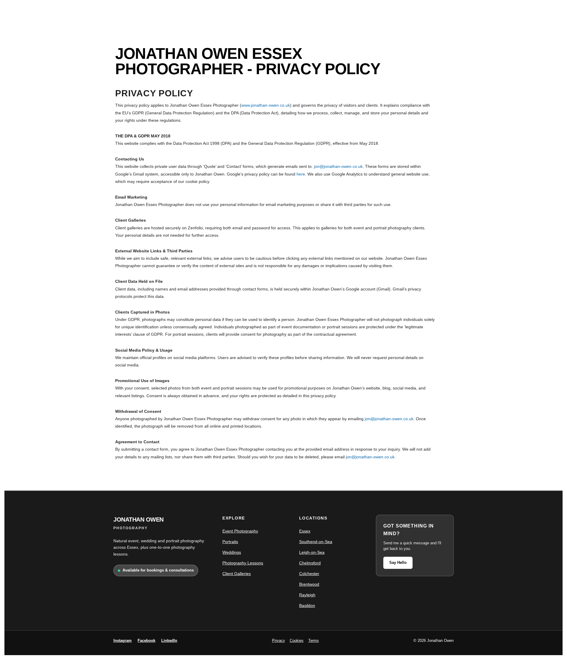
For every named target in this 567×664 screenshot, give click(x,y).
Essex (304, 531)
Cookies (297, 640)
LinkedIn (169, 640)
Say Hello (398, 562)
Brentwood (309, 584)
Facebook (146, 640)
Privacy (278, 640)
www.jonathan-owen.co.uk (265, 105)
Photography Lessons (242, 563)
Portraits (230, 541)
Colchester (309, 573)
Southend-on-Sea (315, 541)
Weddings (231, 552)
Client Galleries (236, 573)
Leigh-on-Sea (312, 552)
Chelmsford (310, 563)
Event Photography (240, 531)
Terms (313, 640)
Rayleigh (307, 594)
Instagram (122, 640)
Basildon (307, 605)
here (300, 174)
